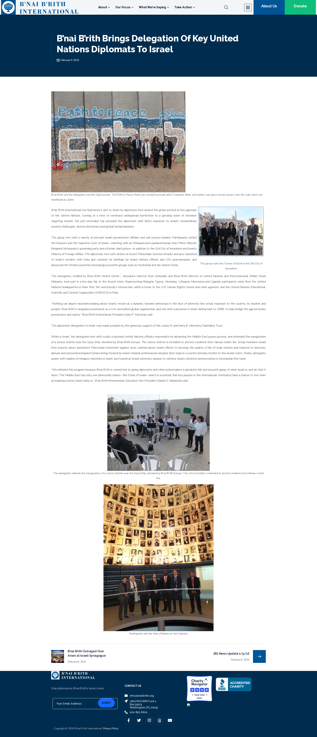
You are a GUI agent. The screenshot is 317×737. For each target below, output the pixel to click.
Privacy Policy (110, 728)
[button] (231, 7)
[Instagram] (149, 720)
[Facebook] (129, 720)
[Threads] (159, 720)
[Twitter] (139, 720)
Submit (106, 702)
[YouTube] (170, 720)
